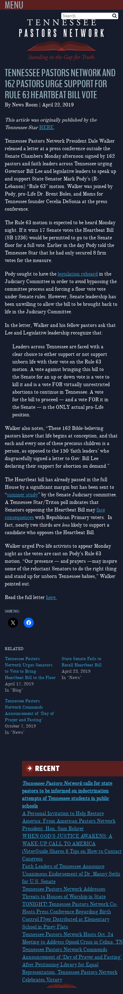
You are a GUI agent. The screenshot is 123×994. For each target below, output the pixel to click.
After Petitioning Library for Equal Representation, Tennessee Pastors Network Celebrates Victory (69, 972)
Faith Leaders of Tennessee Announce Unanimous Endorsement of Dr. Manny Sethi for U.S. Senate (71, 874)
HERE (46, 127)
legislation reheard (78, 274)
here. (51, 597)
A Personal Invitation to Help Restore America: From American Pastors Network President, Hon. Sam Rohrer (68, 821)
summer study (22, 495)
